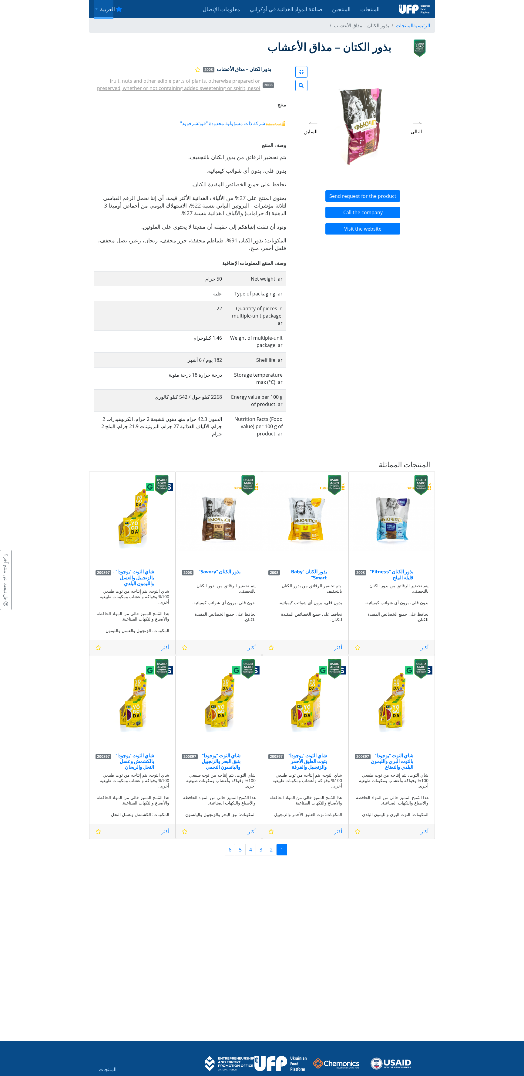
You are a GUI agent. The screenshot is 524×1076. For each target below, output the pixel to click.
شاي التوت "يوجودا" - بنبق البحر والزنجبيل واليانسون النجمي (219, 761)
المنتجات (370, 9)
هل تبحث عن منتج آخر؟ (5, 577)
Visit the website (362, 228)
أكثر (424, 647)
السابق (310, 131)
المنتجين (341, 9)
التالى (416, 131)
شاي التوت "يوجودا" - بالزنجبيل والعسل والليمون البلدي (133, 577)
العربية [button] (106, 9)
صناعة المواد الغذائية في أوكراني (286, 9)
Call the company (363, 212)
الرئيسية (421, 25)
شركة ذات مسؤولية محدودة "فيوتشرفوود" (222, 123)
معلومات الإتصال (221, 9)
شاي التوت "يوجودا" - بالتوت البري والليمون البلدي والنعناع (392, 761)
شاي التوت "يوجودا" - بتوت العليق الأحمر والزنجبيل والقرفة (306, 761)
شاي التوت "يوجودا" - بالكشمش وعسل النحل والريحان (133, 761)
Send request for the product (362, 196)
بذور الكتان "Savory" (219, 571)
